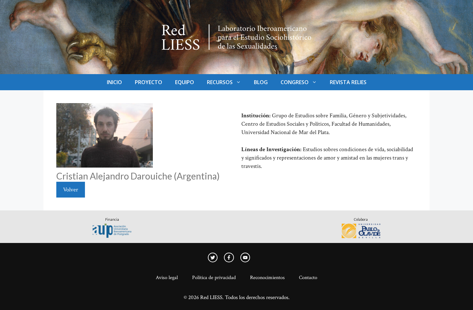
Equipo (184, 82)
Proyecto (148, 82)
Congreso (295, 82)
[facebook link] (245, 257)
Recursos (220, 82)
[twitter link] (213, 257)
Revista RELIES (348, 82)
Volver (70, 189)
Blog (261, 82)
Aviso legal (167, 277)
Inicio (114, 82)
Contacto (308, 277)
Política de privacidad (214, 277)
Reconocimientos (267, 277)
